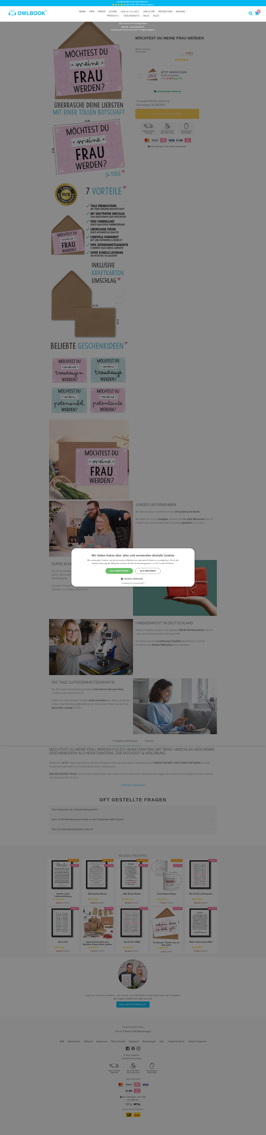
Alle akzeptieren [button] (119, 571)
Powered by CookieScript (133, 583)
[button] (133, 579)
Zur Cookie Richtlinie (164, 563)
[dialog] (133, 567)
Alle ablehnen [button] (148, 571)
